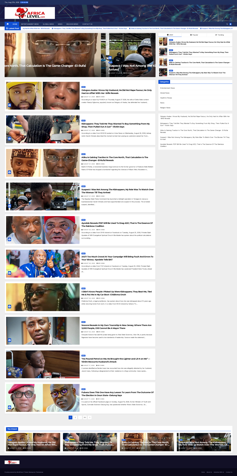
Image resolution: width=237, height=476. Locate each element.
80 (85, 417)
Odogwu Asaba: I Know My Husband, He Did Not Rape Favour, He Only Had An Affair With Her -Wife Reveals (32, 444)
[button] (227, 24)
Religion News (72, 24)
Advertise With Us (219, 472)
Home (15, 24)
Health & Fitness (166, 98)
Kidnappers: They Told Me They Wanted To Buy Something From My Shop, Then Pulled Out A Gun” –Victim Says (88, 444)
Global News (48, 24)
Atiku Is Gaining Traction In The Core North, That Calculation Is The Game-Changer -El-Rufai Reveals (145, 444)
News (60, 24)
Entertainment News (30, 24)
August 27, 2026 (115, 73)
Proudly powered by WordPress (14, 472)
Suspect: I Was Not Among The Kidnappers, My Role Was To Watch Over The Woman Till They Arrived (203, 444)
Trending (220, 35)
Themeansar (39, 472)
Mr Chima (127, 73)
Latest (171, 35)
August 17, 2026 (89, 365)
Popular (195, 35)
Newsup (31, 472)
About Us (209, 472)
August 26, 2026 (89, 229)
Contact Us (87, 24)
